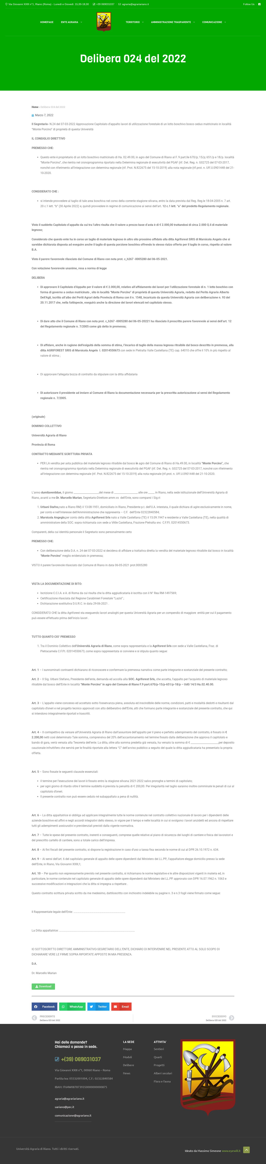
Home (35, 107)
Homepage (46, 22)
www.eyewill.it (231, 1150)
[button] (43, 987)
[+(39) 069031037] (57, 1059)
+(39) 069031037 (81, 1059)
